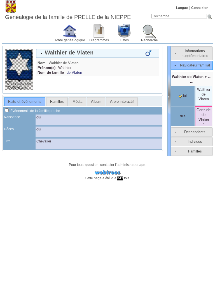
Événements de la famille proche (35, 111)
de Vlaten (74, 72)
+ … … (192, 79)
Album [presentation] (96, 101)
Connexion (199, 8)
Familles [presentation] (57, 101)
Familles (195, 151)
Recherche (149, 40)
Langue (182, 8)
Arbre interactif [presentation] (122, 101)
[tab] (97, 53)
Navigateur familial (195, 65)
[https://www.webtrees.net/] (107, 172)
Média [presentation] (77, 101)
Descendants (194, 132)
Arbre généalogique (70, 40)
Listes (124, 40)
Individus (195, 141)
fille (183, 116)
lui (184, 96)
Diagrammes (99, 40)
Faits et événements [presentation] (24, 101)
